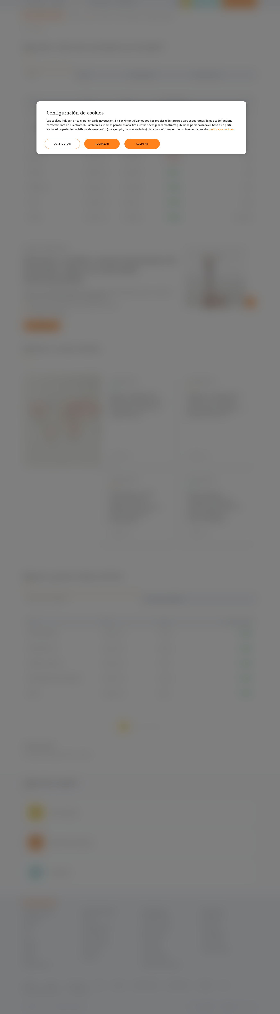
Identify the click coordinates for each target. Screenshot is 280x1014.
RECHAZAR (102, 143)
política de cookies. (221, 129)
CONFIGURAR (62, 143)
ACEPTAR (142, 143)
